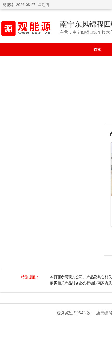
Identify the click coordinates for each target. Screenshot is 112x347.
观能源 (8, 4)
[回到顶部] (105, 340)
